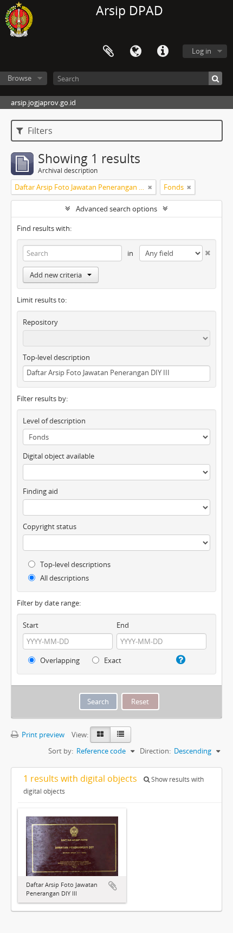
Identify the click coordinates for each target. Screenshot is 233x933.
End (122, 625)
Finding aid (40, 491)
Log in (201, 51)
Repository (40, 322)
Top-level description (56, 357)
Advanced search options (116, 209)
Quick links (162, 51)
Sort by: (60, 751)
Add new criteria (56, 275)
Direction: (155, 751)
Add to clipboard (112, 885)
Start (30, 625)
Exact (111, 660)
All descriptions (63, 578)
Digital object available (58, 456)
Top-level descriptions (74, 564)
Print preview (42, 734)
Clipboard (108, 51)
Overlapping (59, 660)
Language (135, 51)
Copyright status (49, 526)
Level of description (54, 421)
